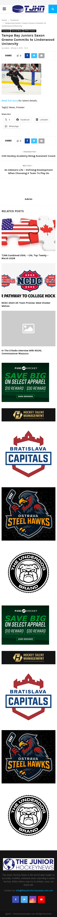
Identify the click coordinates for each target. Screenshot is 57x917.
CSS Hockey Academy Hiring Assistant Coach (28, 155)
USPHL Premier (29, 31)
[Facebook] (15, 899)
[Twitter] (24, 899)
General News (16, 31)
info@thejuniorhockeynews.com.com (34, 890)
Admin (7, 48)
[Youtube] (41, 899)
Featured (5, 31)
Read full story (10, 100)
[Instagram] (32, 899)
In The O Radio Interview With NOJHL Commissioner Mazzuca (22, 352)
